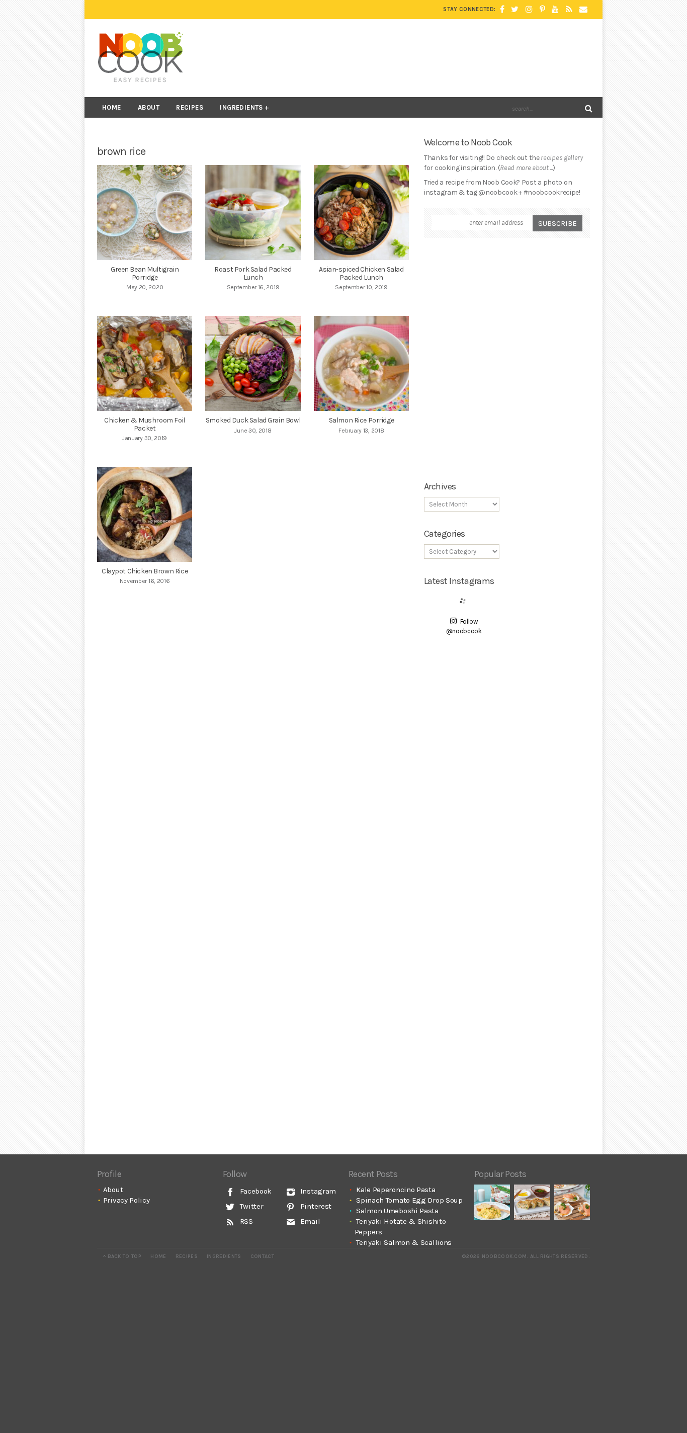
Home (111, 107)
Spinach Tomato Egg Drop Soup (409, 1200)
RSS (245, 1221)
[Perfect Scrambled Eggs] (492, 1202)
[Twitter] (514, 9)
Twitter (251, 1206)
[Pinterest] (542, 9)
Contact (262, 1256)
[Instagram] (529, 9)
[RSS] (569, 9)
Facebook (255, 1191)
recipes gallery (562, 157)
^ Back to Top (122, 1256)
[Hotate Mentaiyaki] (572, 1202)
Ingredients (241, 107)
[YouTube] (555, 9)
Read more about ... (526, 167)
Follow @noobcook (464, 626)
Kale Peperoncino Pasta (395, 1189)
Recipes (189, 107)
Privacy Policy (126, 1200)
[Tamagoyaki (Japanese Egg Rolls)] (532, 1202)
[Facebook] (502, 9)
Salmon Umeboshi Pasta (397, 1210)
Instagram (317, 1191)
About (148, 107)
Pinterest (314, 1206)
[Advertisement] (407, 57)
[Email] (583, 9)
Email (309, 1221)
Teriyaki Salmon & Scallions (404, 1242)
